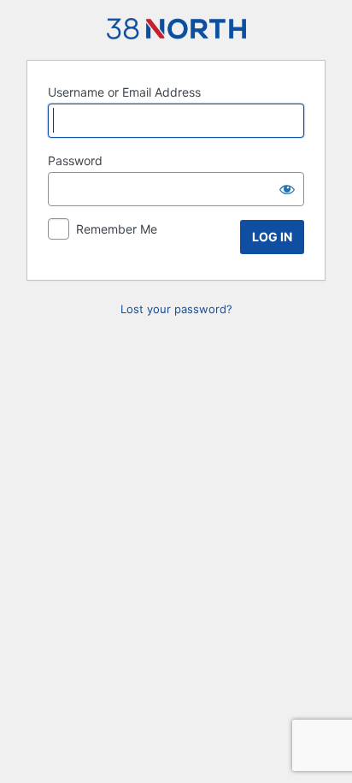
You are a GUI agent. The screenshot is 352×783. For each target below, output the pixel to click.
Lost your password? (176, 309)
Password (75, 160)
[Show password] (287, 189)
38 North (176, 28)
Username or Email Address (124, 92)
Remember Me (116, 229)
